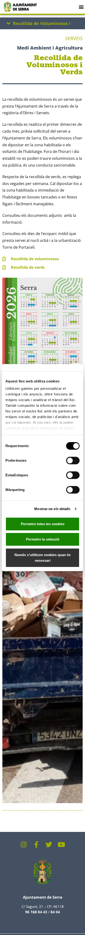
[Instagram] (24, 844)
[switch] (73, 460)
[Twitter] (49, 844)
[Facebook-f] (36, 844)
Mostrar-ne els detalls (52, 509)
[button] (81, 7)
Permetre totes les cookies (42, 524)
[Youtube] (61, 844)
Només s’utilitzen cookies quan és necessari (42, 557)
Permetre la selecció (42, 539)
